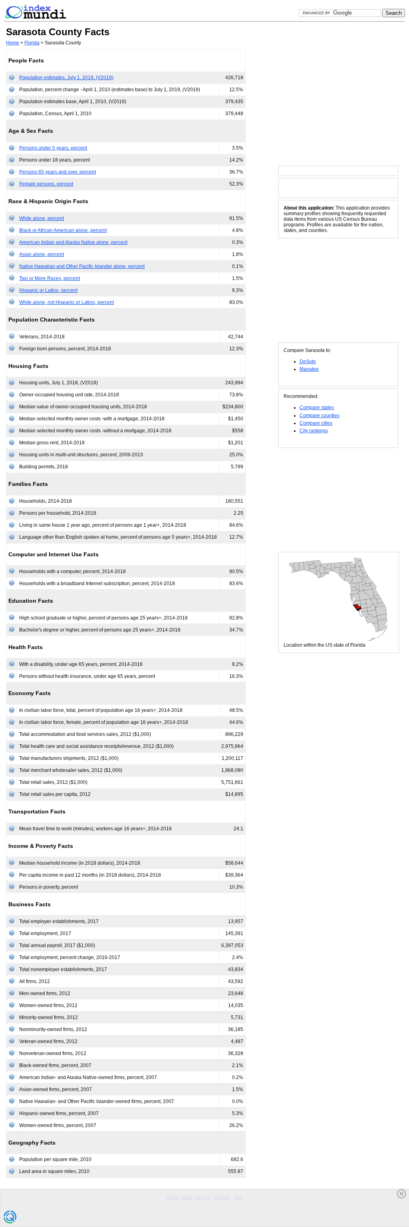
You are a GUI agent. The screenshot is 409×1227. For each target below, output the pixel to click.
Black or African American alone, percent (63, 230)
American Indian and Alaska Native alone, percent (73, 242)
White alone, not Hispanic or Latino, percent (66, 302)
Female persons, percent (46, 184)
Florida (32, 43)
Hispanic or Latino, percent (48, 290)
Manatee (309, 369)
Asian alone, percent (41, 254)
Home (12, 43)
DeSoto (308, 361)
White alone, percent (41, 218)
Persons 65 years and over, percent (57, 172)
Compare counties (320, 415)
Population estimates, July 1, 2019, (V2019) (66, 77)
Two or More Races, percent (49, 278)
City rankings (314, 431)
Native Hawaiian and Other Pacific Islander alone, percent (82, 266)
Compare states (317, 407)
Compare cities (316, 423)
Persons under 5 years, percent (53, 148)
